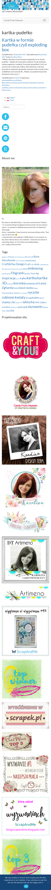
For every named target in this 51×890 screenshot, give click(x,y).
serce (41, 298)
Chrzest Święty (20, 260)
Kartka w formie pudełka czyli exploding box (24, 44)
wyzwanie (41, 88)
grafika (27, 273)
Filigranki (17, 273)
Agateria (4, 257)
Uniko (35, 88)
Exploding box (33, 83)
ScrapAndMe (32, 297)
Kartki (17, 78)
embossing (35, 268)
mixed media (25, 287)
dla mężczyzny (7, 269)
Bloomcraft (13, 80)
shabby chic (9, 302)
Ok (26, 886)
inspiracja (8, 278)
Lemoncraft (13, 88)
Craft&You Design (13, 264)
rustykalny (23, 293)
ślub (12, 310)
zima (8, 311)
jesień (18, 278)
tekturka (28, 302)
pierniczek (22, 88)
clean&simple (22, 83)
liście (15, 288)
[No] (48, 882)
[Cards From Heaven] (25, 5)
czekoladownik (43, 264)
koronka (20, 283)
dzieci (25, 269)
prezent (29, 88)
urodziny (6, 307)
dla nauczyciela (17, 269)
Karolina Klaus (16, 57)
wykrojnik (22, 307)
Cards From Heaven (13, 20)
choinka (14, 83)
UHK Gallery (41, 302)
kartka (32, 278)
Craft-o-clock (32, 264)
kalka (23, 278)
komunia (10, 284)
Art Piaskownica (20, 257)
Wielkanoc (14, 307)
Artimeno (11, 257)
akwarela (5, 80)
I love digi (34, 273)
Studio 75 (19, 303)
